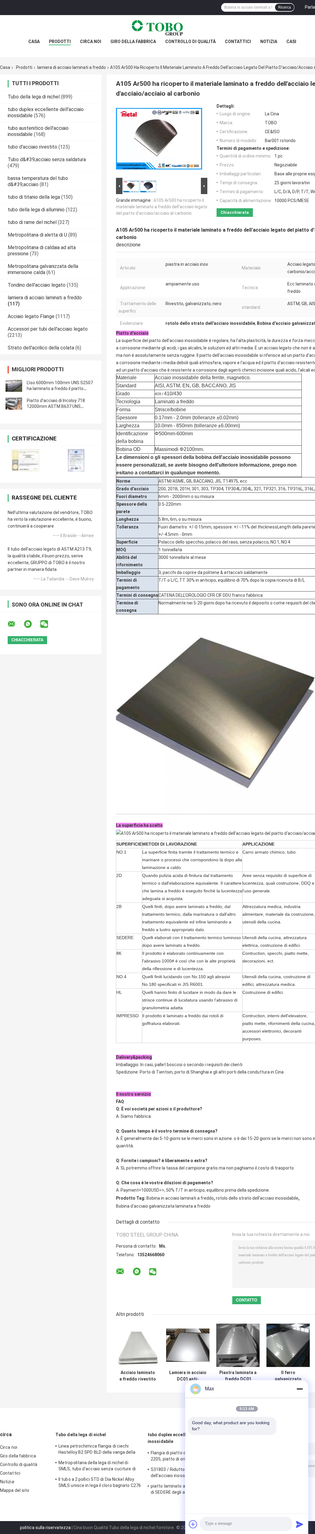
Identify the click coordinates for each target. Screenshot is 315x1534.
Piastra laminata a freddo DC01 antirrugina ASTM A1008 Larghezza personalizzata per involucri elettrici (238, 1376)
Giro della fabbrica (133, 41)
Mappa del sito (14, 1490)
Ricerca (284, 7)
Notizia (268, 41)
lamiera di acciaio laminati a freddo (71, 67)
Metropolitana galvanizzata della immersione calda (43, 269)
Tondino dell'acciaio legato (37, 285)
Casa (34, 41)
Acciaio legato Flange (31, 316)
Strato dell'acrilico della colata (41, 348)
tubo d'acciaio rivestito (32, 147)
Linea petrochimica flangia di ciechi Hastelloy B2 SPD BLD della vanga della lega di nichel (96, 1450)
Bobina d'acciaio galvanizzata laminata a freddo (163, 1206)
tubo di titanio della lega (34, 197)
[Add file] (193, 1524)
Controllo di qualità (190, 41)
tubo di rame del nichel (32, 222)
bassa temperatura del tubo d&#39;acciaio (38, 181)
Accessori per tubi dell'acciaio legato (48, 329)
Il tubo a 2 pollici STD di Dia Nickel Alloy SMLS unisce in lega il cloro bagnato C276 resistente (99, 1483)
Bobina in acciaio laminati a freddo (180, 1198)
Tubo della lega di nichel (34, 97)
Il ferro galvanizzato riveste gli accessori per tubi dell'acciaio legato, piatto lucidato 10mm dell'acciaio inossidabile (288, 1376)
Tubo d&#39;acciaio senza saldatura (47, 159)
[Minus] (299, 1389)
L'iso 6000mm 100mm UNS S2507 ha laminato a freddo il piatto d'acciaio (60, 388)
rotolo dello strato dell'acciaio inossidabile (257, 1198)
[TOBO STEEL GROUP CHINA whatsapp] (31, 624)
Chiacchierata (235, 212)
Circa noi (90, 41)
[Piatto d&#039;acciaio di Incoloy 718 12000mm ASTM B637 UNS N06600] (14, 403)
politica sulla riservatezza (45, 1527)
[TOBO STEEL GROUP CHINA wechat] (48, 624)
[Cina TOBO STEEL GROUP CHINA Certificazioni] (25, 460)
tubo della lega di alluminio (36, 210)
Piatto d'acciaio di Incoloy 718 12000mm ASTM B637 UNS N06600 (56, 406)
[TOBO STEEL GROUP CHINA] (157, 27)
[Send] (300, 1524)
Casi (291, 41)
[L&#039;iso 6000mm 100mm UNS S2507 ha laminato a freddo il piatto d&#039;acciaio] (14, 385)
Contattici (238, 41)
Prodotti (60, 41)
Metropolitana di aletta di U (37, 235)
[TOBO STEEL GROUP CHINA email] (15, 624)
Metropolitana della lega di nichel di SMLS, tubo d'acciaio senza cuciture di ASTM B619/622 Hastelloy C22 (97, 1466)
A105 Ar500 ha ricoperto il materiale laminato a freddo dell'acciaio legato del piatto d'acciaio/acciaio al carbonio (161, 207)
